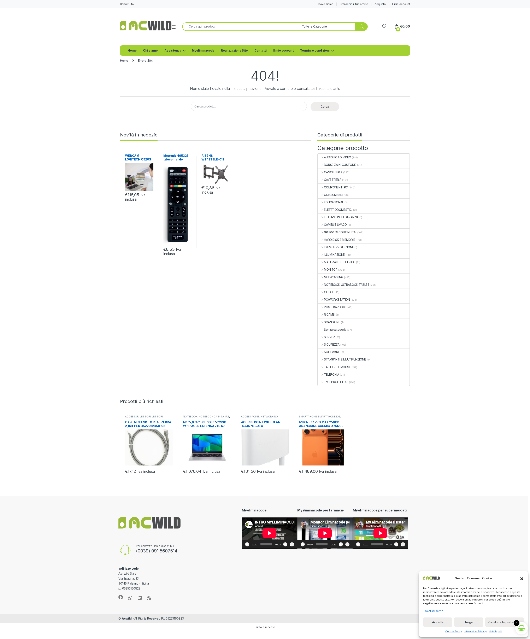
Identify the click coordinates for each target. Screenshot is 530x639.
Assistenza (172, 50)
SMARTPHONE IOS (329, 416)
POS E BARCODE (335, 307)
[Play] (247, 544)
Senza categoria (335, 329)
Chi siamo (150, 50)
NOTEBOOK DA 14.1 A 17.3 (214, 416)
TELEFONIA (331, 374)
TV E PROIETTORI (336, 382)
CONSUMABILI (333, 195)
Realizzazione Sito (234, 50)
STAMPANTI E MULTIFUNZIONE (345, 359)
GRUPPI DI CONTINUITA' (340, 232)
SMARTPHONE (308, 416)
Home (132, 50)
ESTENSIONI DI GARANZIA (341, 217)
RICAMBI (329, 314)
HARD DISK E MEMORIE (339, 239)
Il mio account (401, 4)
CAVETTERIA (332, 179)
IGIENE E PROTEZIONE (339, 247)
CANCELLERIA (333, 172)
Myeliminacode (203, 50)
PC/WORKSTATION (337, 299)
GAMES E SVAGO (335, 224)
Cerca (325, 106)
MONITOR (330, 269)
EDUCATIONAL (333, 202)
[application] (269, 533)
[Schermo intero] (292, 544)
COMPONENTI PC (336, 187)
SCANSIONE (332, 322)
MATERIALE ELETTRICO (339, 262)
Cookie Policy (453, 631)
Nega (469, 622)
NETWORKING (333, 277)
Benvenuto (127, 4)
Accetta (437, 622)
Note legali (495, 631)
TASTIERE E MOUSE (337, 367)
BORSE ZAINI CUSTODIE (340, 164)
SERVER (329, 337)
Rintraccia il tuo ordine (354, 4)
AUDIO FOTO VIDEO (337, 157)
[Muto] (285, 544)
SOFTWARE (332, 352)
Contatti (260, 50)
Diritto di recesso (265, 627)
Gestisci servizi (434, 610)
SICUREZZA (332, 344)
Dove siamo (325, 4)
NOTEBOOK (190, 416)
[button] (522, 578)
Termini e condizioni (314, 50)
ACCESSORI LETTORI (138, 416)
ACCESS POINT (250, 416)
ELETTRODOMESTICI (338, 209)
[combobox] (241, 26)
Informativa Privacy (475, 631)
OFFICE (329, 292)
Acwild (127, 618)
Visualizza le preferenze (505, 622)
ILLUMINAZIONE (334, 254)
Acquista (380, 4)
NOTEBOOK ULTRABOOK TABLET (346, 284)
